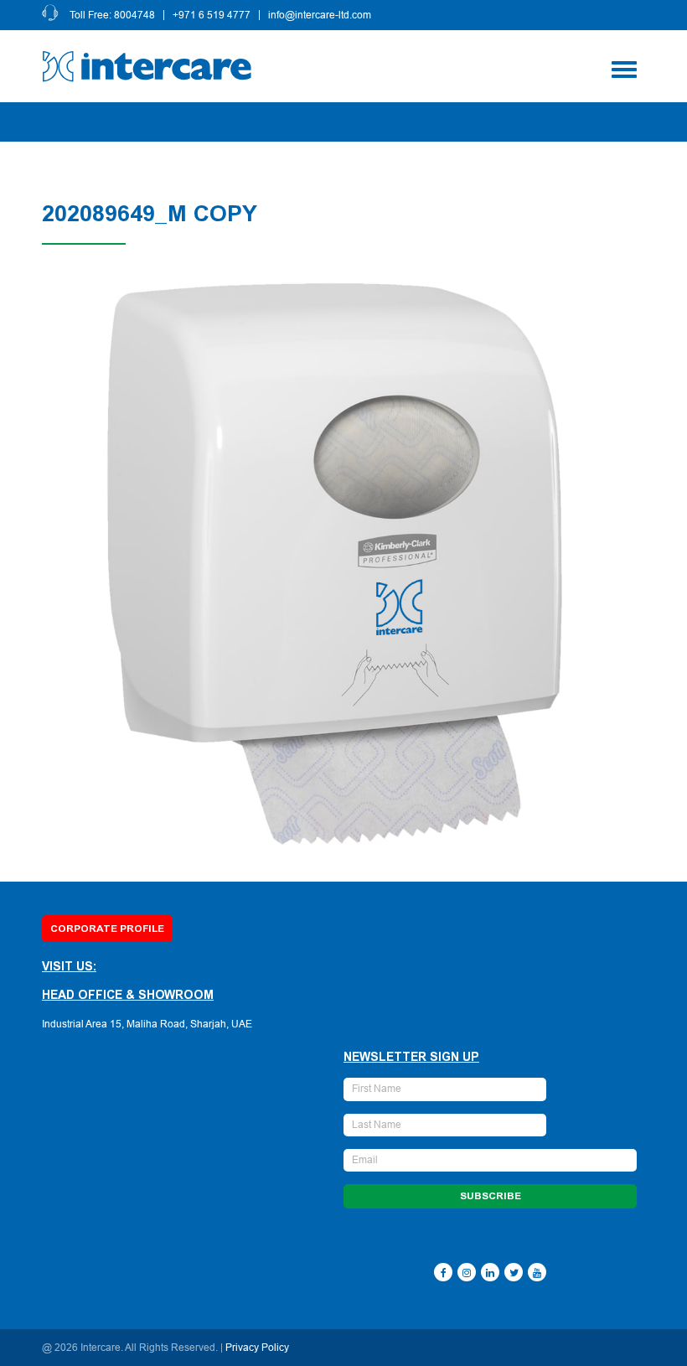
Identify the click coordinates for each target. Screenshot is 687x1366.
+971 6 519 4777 (212, 15)
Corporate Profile (107, 928)
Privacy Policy (257, 1347)
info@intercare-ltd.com (319, 15)
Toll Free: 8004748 (112, 15)
